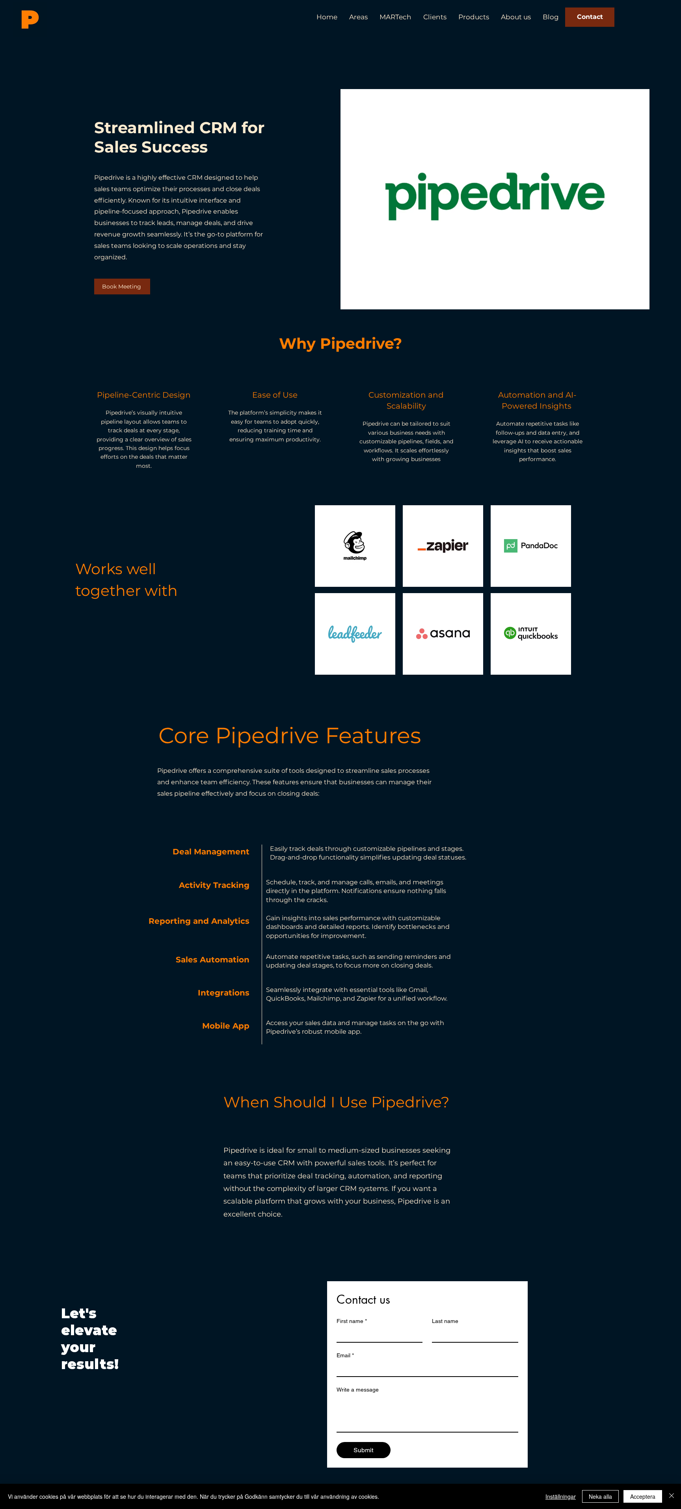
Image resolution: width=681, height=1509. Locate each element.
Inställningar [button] (560, 1496)
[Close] (671, 1496)
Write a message (358, 1389)
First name (352, 1321)
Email (345, 1355)
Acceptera (642, 1496)
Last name (445, 1321)
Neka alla (600, 1496)
